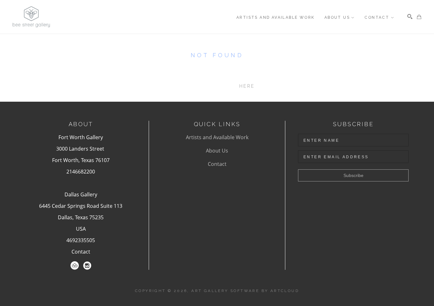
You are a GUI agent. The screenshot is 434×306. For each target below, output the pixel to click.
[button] (339, 17)
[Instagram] (87, 266)
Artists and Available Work (217, 137)
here (246, 86)
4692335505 (80, 240)
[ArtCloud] (75, 266)
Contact (80, 251)
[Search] (409, 16)
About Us (217, 150)
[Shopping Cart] (419, 16)
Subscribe (353, 175)
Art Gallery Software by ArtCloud (245, 291)
